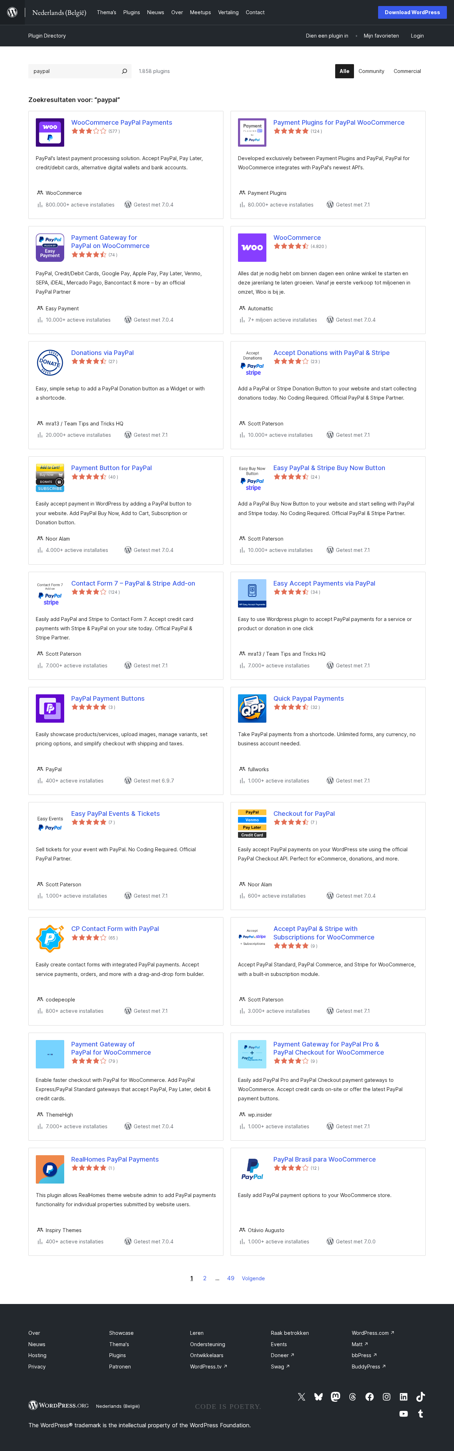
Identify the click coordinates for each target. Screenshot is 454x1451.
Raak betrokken (290, 1333)
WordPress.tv (209, 1367)
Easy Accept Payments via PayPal (324, 583)
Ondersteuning (207, 1344)
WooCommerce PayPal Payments (121, 122)
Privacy (37, 1367)
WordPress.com (373, 1333)
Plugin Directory (47, 36)
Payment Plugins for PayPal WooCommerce (339, 122)
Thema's (119, 1344)
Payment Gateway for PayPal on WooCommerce (110, 241)
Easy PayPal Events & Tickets (115, 813)
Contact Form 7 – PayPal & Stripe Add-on (133, 583)
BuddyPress (369, 1367)
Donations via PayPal (102, 352)
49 (230, 1278)
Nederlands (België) (118, 1406)
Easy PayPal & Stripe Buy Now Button (329, 468)
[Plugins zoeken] (124, 71)
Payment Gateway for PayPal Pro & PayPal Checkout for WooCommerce (328, 1048)
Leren (197, 1333)
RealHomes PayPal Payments (115, 1159)
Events (279, 1344)
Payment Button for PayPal (111, 468)
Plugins (117, 1355)
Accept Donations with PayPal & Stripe (331, 352)
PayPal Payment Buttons (108, 698)
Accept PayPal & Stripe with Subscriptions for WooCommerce (324, 933)
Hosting (37, 1355)
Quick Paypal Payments (308, 698)
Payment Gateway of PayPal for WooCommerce (111, 1048)
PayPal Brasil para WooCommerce (324, 1159)
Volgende (253, 1278)
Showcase (121, 1333)
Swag (280, 1367)
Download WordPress (412, 12)
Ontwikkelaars (206, 1355)
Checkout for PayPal (304, 813)
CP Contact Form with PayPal (115, 928)
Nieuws (36, 1344)
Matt (360, 1344)
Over (34, 1333)
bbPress (364, 1355)
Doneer (283, 1355)
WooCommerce (297, 237)
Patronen (120, 1367)
